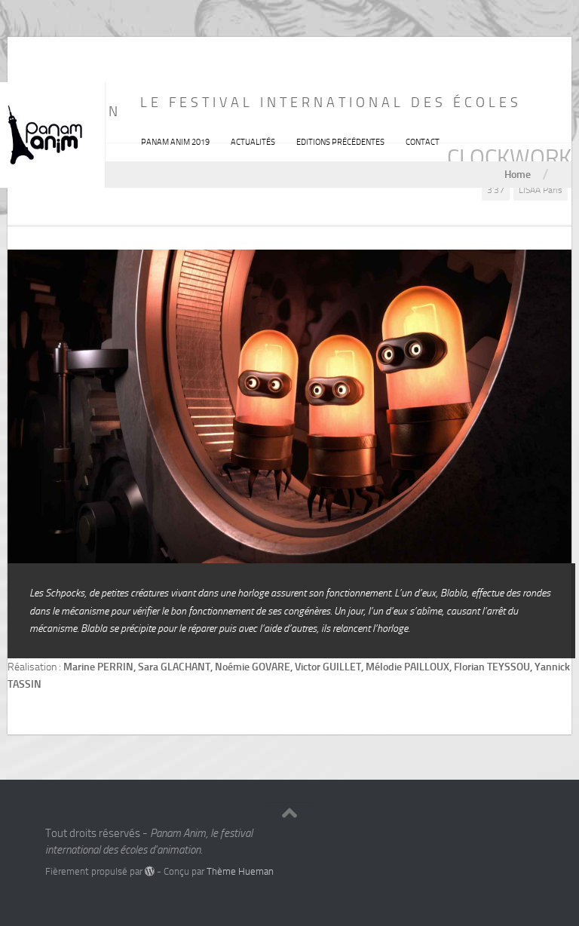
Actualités (253, 142)
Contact (423, 142)
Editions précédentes (340, 142)
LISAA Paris (540, 190)
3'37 (495, 190)
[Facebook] (496, 838)
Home (517, 174)
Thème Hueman (240, 871)
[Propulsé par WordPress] (150, 871)
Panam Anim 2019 (175, 142)
